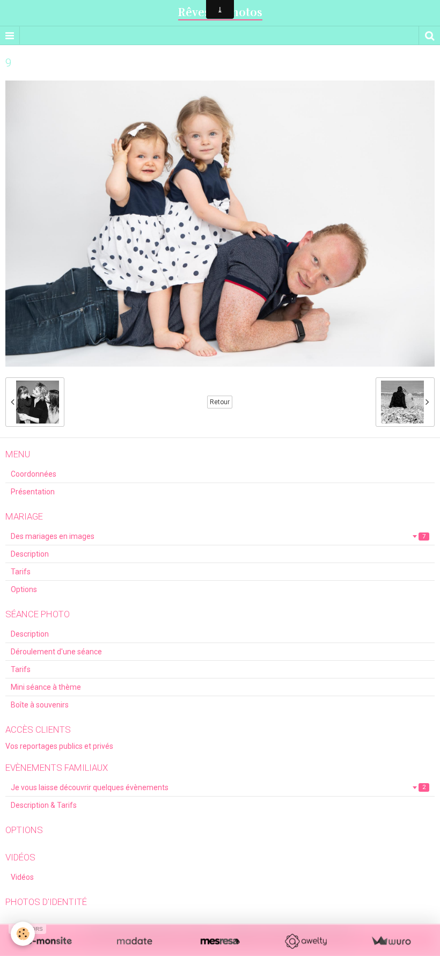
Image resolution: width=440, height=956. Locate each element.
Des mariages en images (218, 536)
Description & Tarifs (44, 805)
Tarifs (21, 571)
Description (30, 554)
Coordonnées (33, 474)
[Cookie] (23, 934)
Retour (220, 402)
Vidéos (22, 877)
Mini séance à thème (46, 687)
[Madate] (134, 941)
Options (24, 589)
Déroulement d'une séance (56, 651)
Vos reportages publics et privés (59, 746)
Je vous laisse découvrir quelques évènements (218, 787)
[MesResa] (219, 941)
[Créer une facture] (391, 941)
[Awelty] (305, 941)
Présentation (33, 491)
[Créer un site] (49, 941)
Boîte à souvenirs (40, 704)
